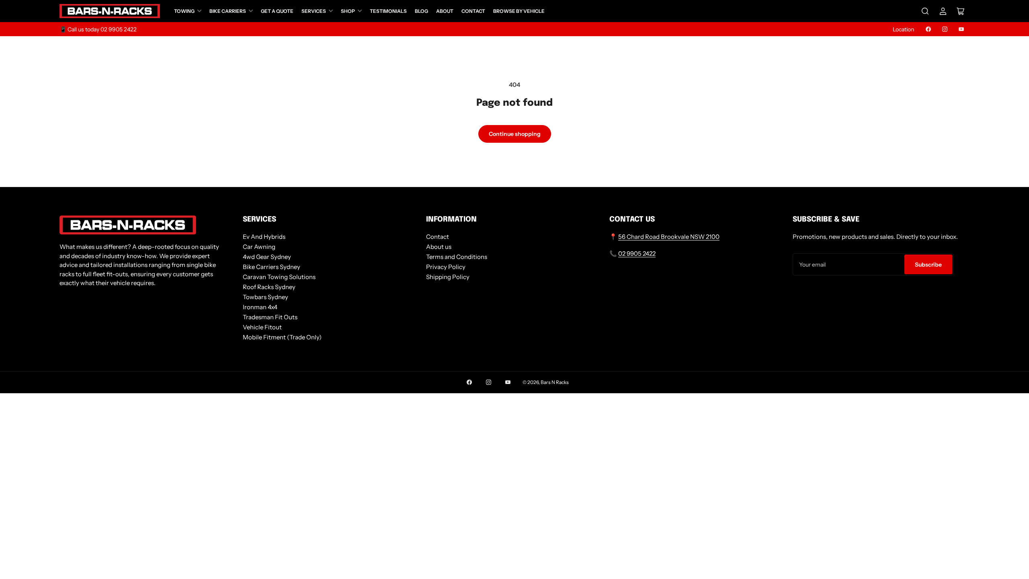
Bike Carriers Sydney (271, 267)
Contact (473, 11)
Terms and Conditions (456, 257)
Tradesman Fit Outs (270, 317)
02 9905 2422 (637, 253)
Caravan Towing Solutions (279, 277)
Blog (421, 11)
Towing (184, 11)
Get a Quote (277, 11)
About (444, 11)
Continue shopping (515, 134)
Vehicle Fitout (262, 327)
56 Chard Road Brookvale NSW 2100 (668, 236)
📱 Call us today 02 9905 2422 (98, 29)
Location (903, 29)
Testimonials (388, 11)
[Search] (925, 11)
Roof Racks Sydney (269, 287)
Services (313, 11)
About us (438, 246)
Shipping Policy (447, 277)
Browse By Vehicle (519, 11)
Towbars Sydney (265, 297)
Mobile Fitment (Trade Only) (282, 337)
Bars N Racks (555, 382)
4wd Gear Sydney (267, 257)
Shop (348, 11)
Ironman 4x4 (260, 307)
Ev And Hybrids (264, 236)
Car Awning (259, 246)
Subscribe (928, 264)
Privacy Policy (445, 267)
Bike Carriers (227, 11)
